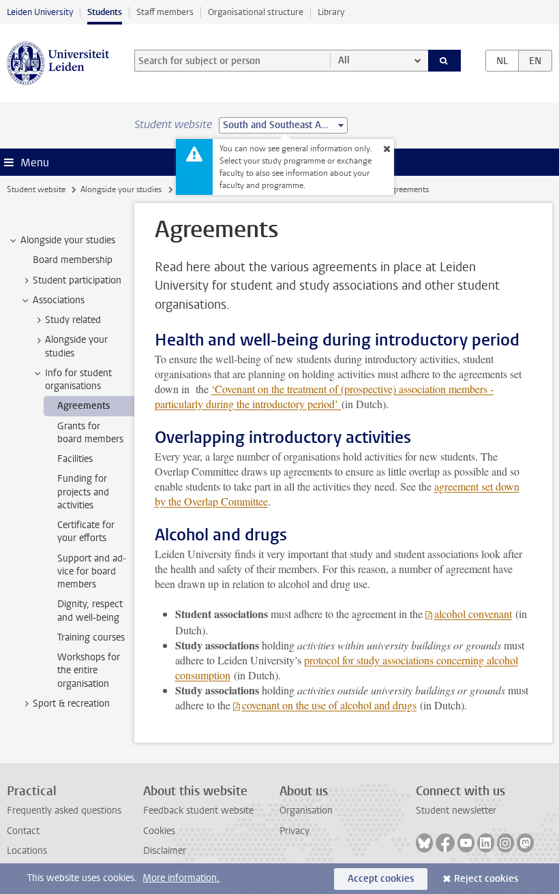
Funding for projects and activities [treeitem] (83, 492)
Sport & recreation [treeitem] (71, 703)
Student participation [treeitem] (77, 280)
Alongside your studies (121, 189)
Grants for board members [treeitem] (90, 433)
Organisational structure (255, 12)
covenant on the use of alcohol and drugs (329, 705)
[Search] (444, 61)
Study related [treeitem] (73, 319)
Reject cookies (486, 878)
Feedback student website (198, 810)
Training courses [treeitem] (91, 637)
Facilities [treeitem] (75, 458)
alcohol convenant (473, 613)
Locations (27, 850)
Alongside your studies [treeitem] (67, 240)
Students (104, 12)
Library (331, 12)
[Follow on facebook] (445, 842)
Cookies (159, 830)
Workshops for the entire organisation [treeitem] (88, 670)
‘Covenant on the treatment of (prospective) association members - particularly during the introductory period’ (324, 396)
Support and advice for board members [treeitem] (91, 571)
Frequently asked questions (64, 810)
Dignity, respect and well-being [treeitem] (90, 610)
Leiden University (40, 12)
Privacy (294, 830)
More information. (181, 878)
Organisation (306, 810)
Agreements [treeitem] (83, 405)
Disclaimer (164, 850)
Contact (23, 830)
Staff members (165, 12)
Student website (36, 189)
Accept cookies (381, 878)
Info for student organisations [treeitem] (78, 379)
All (344, 60)
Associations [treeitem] (59, 300)
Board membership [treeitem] (72, 259)
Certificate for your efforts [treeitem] (86, 531)
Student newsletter (456, 810)
